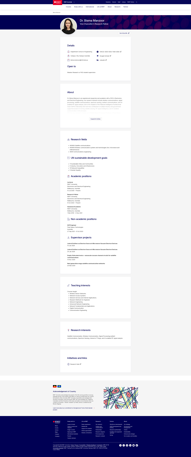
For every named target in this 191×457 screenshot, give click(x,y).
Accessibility (82, 445)
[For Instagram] (127, 445)
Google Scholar (104, 56)
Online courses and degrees (72, 427)
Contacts (57, 436)
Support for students (87, 428)
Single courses (71, 429)
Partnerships (99, 429)
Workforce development (116, 424)
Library (56, 430)
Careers (57, 434)
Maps (56, 432)
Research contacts (100, 436)
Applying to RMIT (71, 431)
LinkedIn (102, 60)
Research (117, 7)
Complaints (99, 445)
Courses (68, 7)
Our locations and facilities (130, 436)
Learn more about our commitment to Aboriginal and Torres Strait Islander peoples (72, 409)
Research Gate (74, 364)
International (90, 7)
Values (125, 429)
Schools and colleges (129, 434)
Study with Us (71, 421)
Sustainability (127, 431)
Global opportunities (87, 430)
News (56, 425)
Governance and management (128, 427)
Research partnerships (115, 429)
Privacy (76, 445)
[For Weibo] (137, 445)
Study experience (86, 424)
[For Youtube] (133, 445)
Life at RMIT (101, 7)
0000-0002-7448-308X (112, 52)
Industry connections (87, 432)
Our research (99, 424)
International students (72, 434)
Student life (84, 426)
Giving (111, 435)
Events (56, 427)
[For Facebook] (120, 445)
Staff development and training (115, 427)
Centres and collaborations (99, 427)
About (109, 7)
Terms (72, 445)
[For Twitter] (124, 445)
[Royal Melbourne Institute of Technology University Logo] (57, 2)
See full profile (124, 33)
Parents (69, 436)
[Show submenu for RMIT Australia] (73, 2)
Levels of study (71, 424)
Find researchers (100, 434)
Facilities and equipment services (116, 432)
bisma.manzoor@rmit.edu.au (79, 60)
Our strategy (127, 424)
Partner (125, 7)
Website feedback (91, 445)
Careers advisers (71, 438)
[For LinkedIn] (130, 445)
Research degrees (100, 431)
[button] (136, 2)
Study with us (78, 7)
